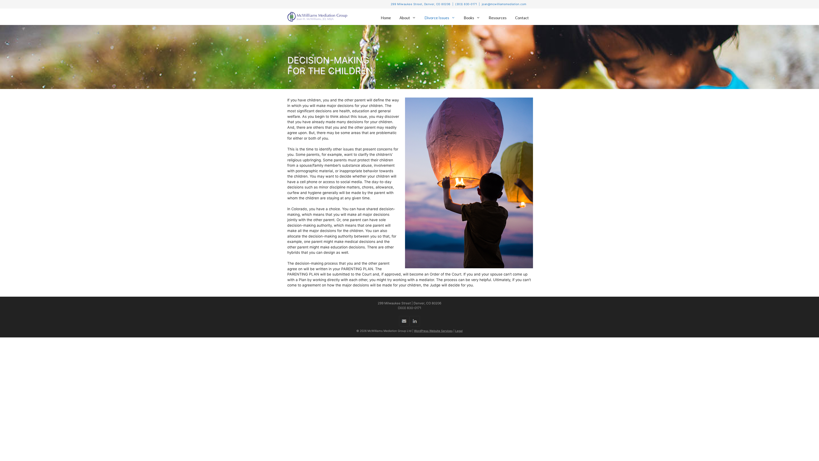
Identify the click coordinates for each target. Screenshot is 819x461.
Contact (522, 17)
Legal (459, 331)
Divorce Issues (436, 17)
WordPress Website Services (433, 331)
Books (469, 17)
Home (386, 17)
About (404, 17)
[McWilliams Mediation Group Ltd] (318, 17)
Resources (498, 17)
